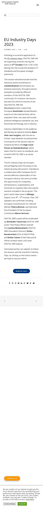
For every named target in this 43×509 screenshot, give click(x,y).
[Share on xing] (30, 283)
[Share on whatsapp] (24, 283)
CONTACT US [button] (12, 478)
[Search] (21, 402)
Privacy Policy (10, 417)
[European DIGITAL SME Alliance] (10, 5)
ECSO (31, 356)
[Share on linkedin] (21, 283)
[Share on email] (33, 283)
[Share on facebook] (9, 283)
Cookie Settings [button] (9, 504)
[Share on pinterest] (18, 283)
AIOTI (6, 359)
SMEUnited (23, 356)
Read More (30, 499)
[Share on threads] (15, 283)
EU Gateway (15, 359)
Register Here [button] (21, 271)
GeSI (20, 369)
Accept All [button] (22, 504)
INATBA (17, 365)
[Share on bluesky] (27, 283)
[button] (37, 5)
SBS (15, 356)
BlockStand (9, 108)
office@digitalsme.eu (18, 449)
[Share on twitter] (12, 283)
